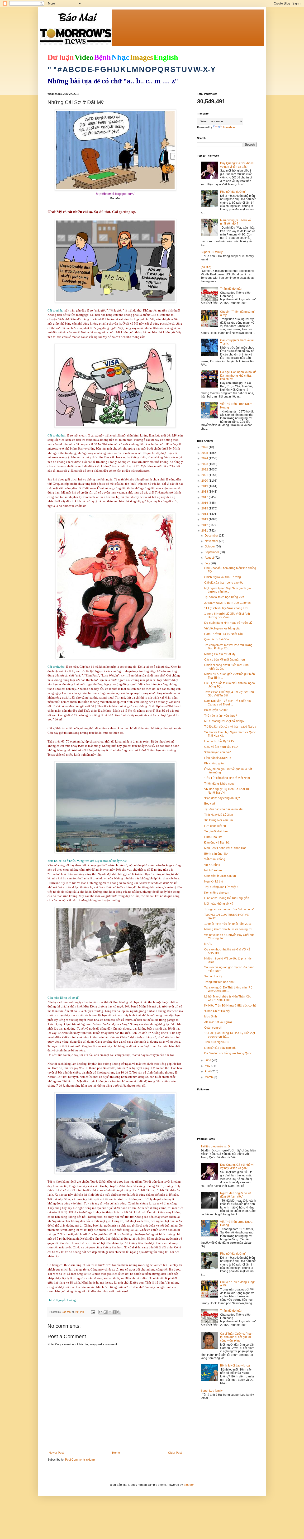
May (208, 1066)
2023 (205, 464)
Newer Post (56, 1452)
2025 (205, 453)
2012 (205, 525)
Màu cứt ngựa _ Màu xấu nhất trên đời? (236, 222)
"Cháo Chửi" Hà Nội (217, 1011)
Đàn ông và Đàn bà (216, 842)
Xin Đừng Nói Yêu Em (218, 820)
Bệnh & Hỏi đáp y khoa (235, 1365)
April (208, 1071)
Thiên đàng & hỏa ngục (219, 783)
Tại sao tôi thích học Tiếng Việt (224, 597)
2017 (205, 497)
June (208, 1060)
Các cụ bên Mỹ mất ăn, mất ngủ (224, 659)
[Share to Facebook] (114, 1312)
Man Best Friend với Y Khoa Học (225, 848)
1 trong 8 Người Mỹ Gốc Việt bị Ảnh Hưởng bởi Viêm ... (227, 615)
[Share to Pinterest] (118, 1312)
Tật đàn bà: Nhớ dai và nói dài (223, 809)
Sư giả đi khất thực (216, 831)
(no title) (206, 267)
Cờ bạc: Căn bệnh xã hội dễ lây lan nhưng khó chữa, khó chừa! (238, 375)
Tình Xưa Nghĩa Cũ (216, 1042)
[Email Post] (93, 1311)
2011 (205, 530)
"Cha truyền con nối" (217, 752)
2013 (205, 519)
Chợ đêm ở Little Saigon (220, 875)
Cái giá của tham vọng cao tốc (223, 582)
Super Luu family (212, 252)
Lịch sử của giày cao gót (220, 1048)
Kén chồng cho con (216, 892)
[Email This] (100, 1312)
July (208, 563)
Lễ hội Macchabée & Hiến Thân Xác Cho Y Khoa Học (227, 998)
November (212, 541)
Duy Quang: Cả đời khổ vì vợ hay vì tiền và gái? (236, 165)
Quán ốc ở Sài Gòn (216, 639)
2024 (205, 458)
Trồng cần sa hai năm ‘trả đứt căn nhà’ (229, 909)
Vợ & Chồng (212, 865)
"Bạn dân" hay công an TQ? (222, 798)
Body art (209, 803)
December (212, 535)
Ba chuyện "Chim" (216, 710)
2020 (205, 480)
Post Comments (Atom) (80, 1459)
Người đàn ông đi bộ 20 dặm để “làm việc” (235, 1195)
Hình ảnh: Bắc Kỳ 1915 (219, 741)
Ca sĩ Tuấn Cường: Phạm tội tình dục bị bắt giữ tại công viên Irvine (236, 1337)
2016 (205, 502)
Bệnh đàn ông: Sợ (216, 853)
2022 (205, 469)
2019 (205, 486)
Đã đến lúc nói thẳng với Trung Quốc (228, 1053)
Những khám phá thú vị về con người (228, 929)
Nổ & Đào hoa (213, 870)
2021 (205, 475)
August (209, 557)
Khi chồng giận (214, 763)
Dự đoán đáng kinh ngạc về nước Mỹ (228, 622)
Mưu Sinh (210, 1016)
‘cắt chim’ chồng (214, 859)
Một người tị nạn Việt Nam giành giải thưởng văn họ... (228, 590)
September (212, 552)
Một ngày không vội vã (218, 903)
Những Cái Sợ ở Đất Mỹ (219, 654)
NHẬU (208, 943)
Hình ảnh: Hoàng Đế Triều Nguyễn (226, 898)
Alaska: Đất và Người (218, 1022)
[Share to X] (109, 1312)
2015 (205, 508)
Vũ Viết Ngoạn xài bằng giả (222, 628)
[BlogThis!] (105, 1312)
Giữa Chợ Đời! (213, 837)
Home (116, 1452)
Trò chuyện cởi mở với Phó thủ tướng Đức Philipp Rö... (228, 646)
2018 (205, 491)
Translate (229, 127)
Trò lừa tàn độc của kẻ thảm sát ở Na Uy (230, 726)
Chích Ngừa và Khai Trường (222, 577)
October (210, 546)
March (209, 1077)
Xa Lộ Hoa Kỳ (213, 976)
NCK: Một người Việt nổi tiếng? (224, 721)
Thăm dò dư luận (231, 288)
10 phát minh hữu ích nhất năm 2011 (228, 923)
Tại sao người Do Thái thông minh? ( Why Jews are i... (228, 989)
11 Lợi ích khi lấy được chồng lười (226, 608)
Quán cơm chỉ (213, 1027)
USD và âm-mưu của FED (221, 746)
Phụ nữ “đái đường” (233, 191)
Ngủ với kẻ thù (213, 881)
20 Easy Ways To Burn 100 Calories (227, 602)
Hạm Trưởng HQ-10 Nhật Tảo (223, 634)
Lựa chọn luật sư (215, 826)
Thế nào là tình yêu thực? (220, 715)
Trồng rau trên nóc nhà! (219, 982)
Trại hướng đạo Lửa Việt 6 (221, 887)
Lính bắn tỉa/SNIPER (217, 758)
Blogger (189, 1484)
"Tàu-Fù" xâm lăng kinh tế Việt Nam (227, 778)
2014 (205, 514)
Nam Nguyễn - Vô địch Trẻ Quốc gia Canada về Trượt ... (227, 702)
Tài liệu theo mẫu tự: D (215, 1146)
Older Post (175, 1452)
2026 (205, 447)
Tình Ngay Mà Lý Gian (218, 814)
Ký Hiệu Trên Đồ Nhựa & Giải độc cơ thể (230, 1005)
